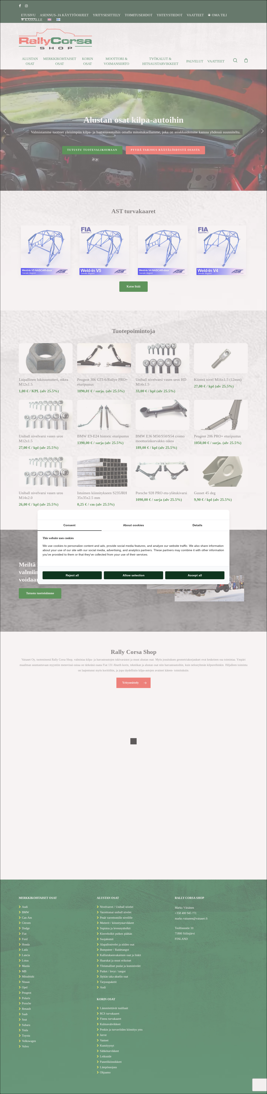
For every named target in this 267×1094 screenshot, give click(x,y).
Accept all (195, 575)
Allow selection (134, 575)
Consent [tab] (69, 525)
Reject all (72, 575)
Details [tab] (197, 525)
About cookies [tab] (133, 525)
